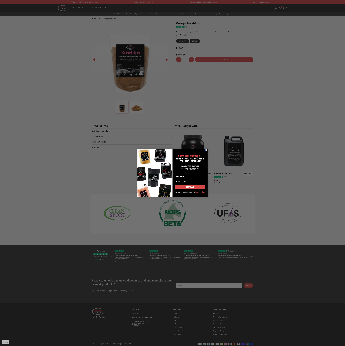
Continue (190, 187)
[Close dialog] (206, 150)
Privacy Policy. (200, 192)
